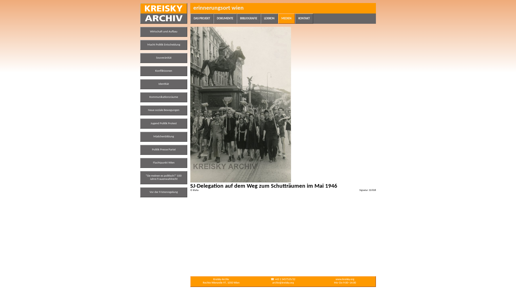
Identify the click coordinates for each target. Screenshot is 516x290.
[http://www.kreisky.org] (163, 13)
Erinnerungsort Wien (218, 8)
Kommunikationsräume (163, 97)
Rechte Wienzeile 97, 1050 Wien (221, 282)
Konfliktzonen (163, 70)
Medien (286, 18)
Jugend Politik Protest (164, 123)
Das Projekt (202, 18)
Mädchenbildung (163, 136)
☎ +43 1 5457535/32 (283, 279)
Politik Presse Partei (164, 149)
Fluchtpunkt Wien (164, 162)
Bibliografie (248, 18)
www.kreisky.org (345, 279)
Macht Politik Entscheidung (163, 44)
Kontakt (304, 18)
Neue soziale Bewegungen (163, 110)
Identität (163, 84)
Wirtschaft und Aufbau (163, 31)
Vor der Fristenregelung (164, 192)
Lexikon (269, 18)
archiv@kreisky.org (283, 282)
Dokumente (225, 18)
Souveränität (164, 57)
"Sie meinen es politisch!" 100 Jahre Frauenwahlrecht (164, 177)
